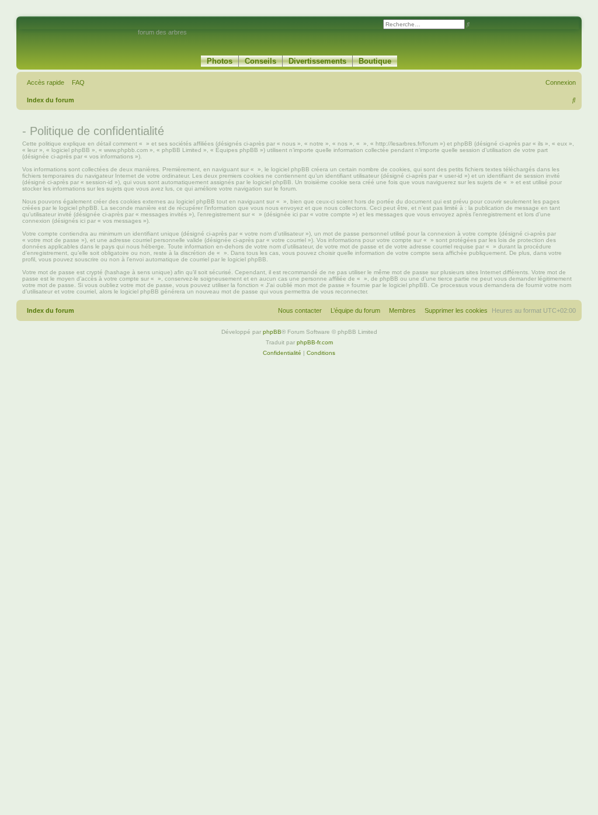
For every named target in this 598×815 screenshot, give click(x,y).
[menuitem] (76, 82)
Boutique (375, 61)
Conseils (260, 61)
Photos (219, 61)
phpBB (272, 332)
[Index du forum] (78, 37)
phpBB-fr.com (315, 342)
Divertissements (317, 61)
